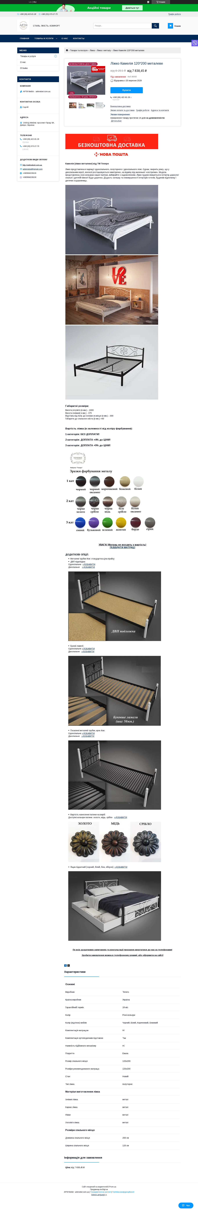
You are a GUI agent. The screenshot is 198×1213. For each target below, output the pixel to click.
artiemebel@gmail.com (32, 169)
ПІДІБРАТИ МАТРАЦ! (122, 547)
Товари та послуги (79, 50)
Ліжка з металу (104, 50)
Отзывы (24, 68)
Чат (188, 1205)
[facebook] (65, 966)
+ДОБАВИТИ (88, 564)
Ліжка (92, 50)
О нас (64, 38)
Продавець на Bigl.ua (99, 1189)
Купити (126, 90)
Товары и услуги (43, 38)
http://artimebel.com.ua (32, 165)
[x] (68, 966)
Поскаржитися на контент (100, 1192)
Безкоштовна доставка (120, 106)
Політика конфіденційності (123, 1192)
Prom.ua (112, 1187)
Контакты (78, 38)
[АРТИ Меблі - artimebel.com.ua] (23, 31)
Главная (24, 38)
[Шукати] (155, 26)
